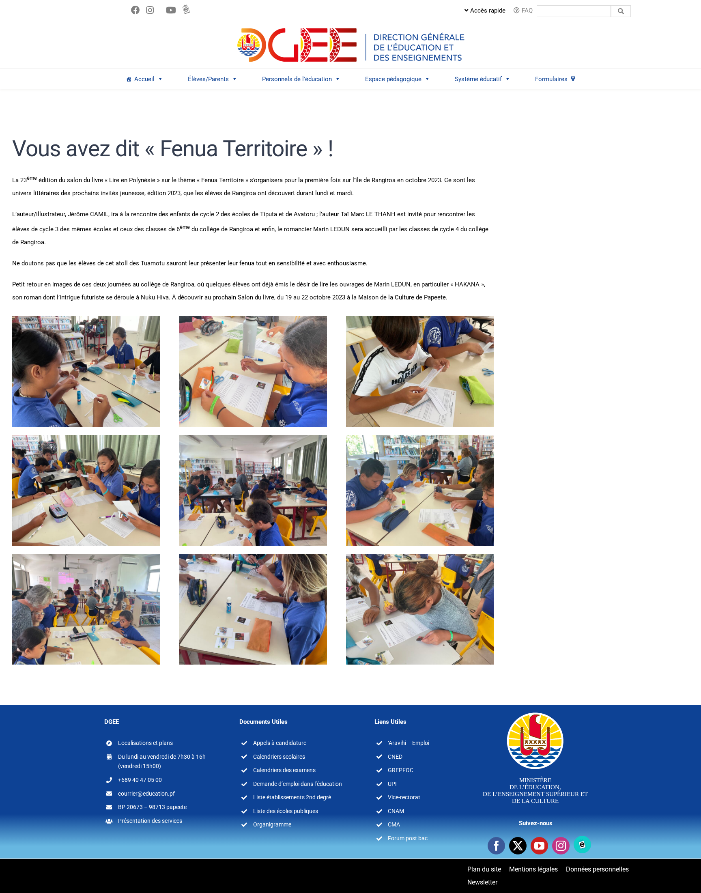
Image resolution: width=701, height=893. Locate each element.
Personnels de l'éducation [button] (297, 79)
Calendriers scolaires (279, 756)
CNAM (396, 811)
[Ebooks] (582, 844)
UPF (393, 784)
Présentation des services (150, 821)
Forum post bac (408, 838)
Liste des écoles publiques (285, 811)
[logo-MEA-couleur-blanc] (535, 712)
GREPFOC (400, 770)
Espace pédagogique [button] (393, 79)
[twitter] (518, 845)
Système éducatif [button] (478, 79)
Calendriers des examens (284, 770)
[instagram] (561, 845)
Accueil (144, 79)
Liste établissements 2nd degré (292, 797)
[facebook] (496, 845)
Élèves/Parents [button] (208, 79)
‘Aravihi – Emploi (408, 743)
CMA (394, 824)
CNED (395, 756)
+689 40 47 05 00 (140, 780)
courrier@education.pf (146, 793)
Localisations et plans (145, 743)
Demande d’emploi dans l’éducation (297, 784)
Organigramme (272, 824)
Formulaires (551, 79)
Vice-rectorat (404, 797)
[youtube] (539, 845)
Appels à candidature (279, 743)
